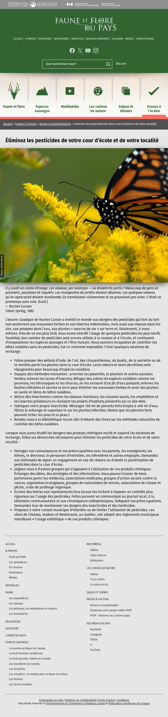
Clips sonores (98, 555)
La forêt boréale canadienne (26, 653)
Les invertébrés (18, 613)
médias (129, 38)
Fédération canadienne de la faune (129, 703)
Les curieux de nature (98, 108)
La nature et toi (99, 584)
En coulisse (16, 567)
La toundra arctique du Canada (27, 648)
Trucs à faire (97, 579)
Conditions (123, 700)
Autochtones (61, 38)
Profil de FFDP (17, 557)
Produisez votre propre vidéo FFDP (111, 610)
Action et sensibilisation (55, 124)
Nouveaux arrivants (97, 38)
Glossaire (117, 38)
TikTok (93, 639)
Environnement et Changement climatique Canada (75, 703)
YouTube (95, 649)
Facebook (95, 629)
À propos (30, 38)
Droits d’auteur (107, 700)
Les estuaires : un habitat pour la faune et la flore (38, 674)
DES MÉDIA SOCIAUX (98, 623)
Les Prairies (16, 679)
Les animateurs (18, 562)
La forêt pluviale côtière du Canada (30, 658)
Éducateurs (44, 38)
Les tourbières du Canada (24, 663)
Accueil (18, 38)
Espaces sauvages (42, 108)
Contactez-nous (145, 38)
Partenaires (16, 572)
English (121, 63)
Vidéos (94, 550)
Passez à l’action (154, 108)
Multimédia (70, 106)
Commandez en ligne (51, 700)
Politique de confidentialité (81, 700)
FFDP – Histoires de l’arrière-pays (110, 615)
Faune (9, 592)
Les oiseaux (16, 603)
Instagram (96, 634)
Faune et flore (14, 106)
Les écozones (17, 668)
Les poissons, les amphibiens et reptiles (33, 608)
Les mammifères (19, 598)
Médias (13, 577)
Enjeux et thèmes (126, 108)
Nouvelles (78, 38)
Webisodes (96, 560)
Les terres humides (20, 684)
